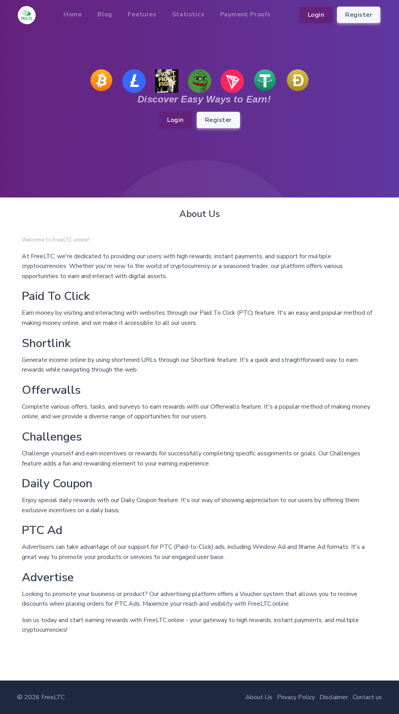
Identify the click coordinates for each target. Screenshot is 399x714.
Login (316, 15)
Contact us (367, 697)
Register (358, 15)
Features (142, 14)
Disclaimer (334, 697)
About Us (258, 697)
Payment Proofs (245, 14)
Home (73, 14)
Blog (104, 14)
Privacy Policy (296, 697)
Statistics (188, 14)
